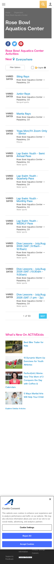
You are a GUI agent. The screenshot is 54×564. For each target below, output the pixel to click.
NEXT (42, 316)
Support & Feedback (9, 557)
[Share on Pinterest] (20, 43)
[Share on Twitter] (14, 43)
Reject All (27, 536)
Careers (35, 553)
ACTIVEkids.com (17, 4)
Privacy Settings (38, 550)
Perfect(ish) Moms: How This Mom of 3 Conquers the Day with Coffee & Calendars (24, 380)
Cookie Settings (27, 527)
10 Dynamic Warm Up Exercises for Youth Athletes (34, 361)
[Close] (50, 499)
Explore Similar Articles (15, 409)
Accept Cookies (27, 544)
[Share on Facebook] (8, 43)
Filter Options (15, 67)
